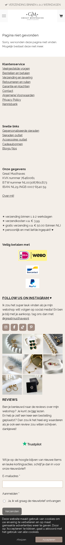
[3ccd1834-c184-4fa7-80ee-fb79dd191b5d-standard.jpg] (12, 344)
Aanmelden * (10, 493)
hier (33, 411)
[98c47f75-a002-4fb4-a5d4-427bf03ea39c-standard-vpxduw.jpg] (32, 385)
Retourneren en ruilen (16, 82)
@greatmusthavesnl (15, 318)
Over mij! (8, 195)
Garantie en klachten (16, 86)
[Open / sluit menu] (4, 16)
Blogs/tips (9, 148)
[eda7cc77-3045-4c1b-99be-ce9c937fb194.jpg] (12, 364)
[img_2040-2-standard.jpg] (32, 344)
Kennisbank (10, 104)
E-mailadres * (11, 476)
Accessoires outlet (14, 139)
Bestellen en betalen (16, 73)
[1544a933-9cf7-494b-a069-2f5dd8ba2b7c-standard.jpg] (32, 364)
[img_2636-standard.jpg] (53, 344)
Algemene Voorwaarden (18, 95)
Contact (7, 91)
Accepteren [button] (49, 539)
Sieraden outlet (12, 135)
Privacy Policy (11, 99)
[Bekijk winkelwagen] (61, 16)
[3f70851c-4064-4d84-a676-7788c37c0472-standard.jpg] (12, 385)
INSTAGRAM (39, 298)
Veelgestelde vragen (16, 68)
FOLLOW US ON (15, 298)
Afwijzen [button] (21, 539)
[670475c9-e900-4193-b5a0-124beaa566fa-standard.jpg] (53, 364)
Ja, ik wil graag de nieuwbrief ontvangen (34, 501)
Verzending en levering (17, 77)
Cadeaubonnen (12, 144)
